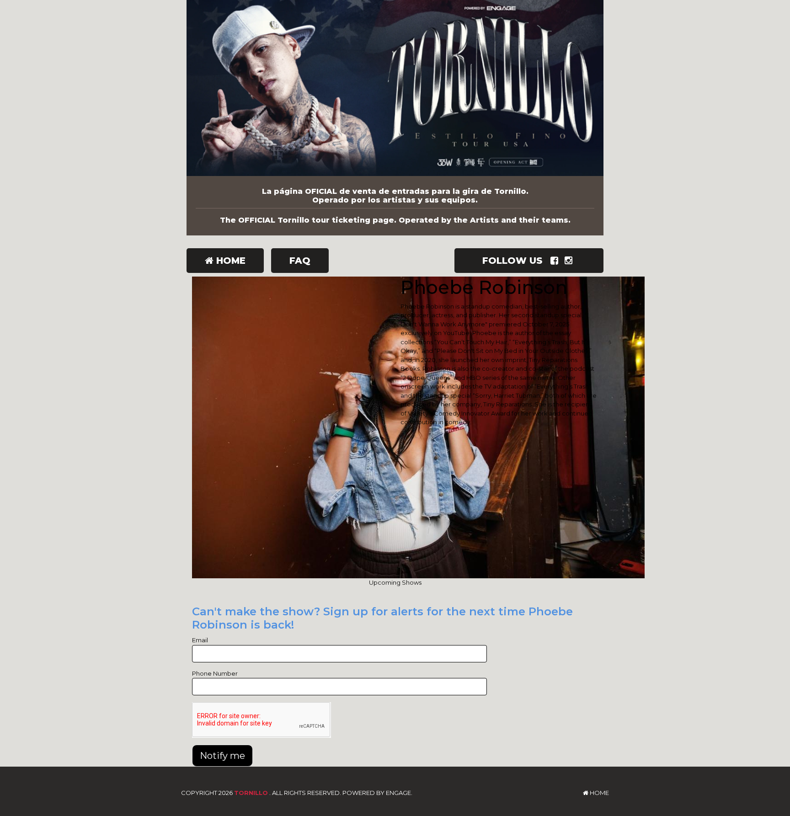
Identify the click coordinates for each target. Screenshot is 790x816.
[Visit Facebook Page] (556, 260)
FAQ (299, 260)
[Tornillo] (395, 88)
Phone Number (215, 673)
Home (230, 260)
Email (200, 640)
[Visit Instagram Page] (570, 260)
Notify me (222, 755)
